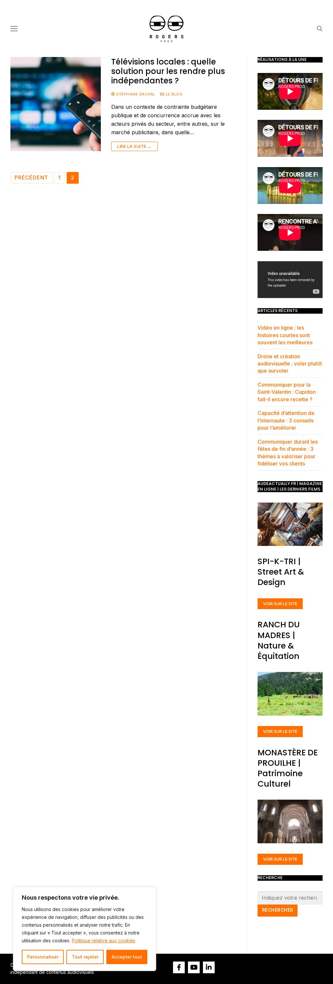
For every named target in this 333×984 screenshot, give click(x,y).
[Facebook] (179, 967)
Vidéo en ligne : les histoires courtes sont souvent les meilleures (285, 335)
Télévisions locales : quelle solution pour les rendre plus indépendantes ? (168, 71)
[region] (84, 929)
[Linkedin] (209, 967)
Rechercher (277, 910)
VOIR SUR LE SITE (280, 603)
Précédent (31, 177)
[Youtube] (194, 967)
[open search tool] (320, 29)
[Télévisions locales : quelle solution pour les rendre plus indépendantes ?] (55, 104)
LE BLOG (173, 94)
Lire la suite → (134, 146)
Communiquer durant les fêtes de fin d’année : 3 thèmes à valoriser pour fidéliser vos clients (288, 452)
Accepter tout (127, 957)
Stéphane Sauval (135, 94)
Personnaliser (43, 957)
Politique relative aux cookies (103, 940)
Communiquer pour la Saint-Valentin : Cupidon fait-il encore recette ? (287, 392)
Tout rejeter (85, 957)
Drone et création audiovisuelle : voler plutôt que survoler (290, 363)
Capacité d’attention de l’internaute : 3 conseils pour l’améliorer (286, 420)
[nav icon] (14, 29)
